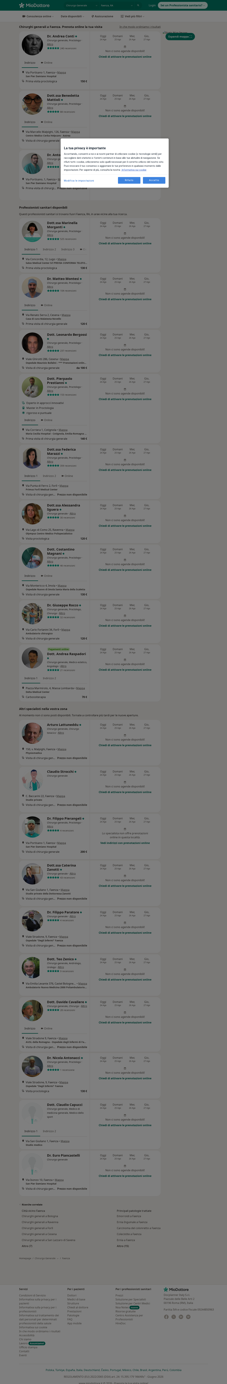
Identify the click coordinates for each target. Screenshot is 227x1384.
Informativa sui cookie (133, 169)
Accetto (154, 180)
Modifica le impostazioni (79, 180)
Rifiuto (129, 180)
